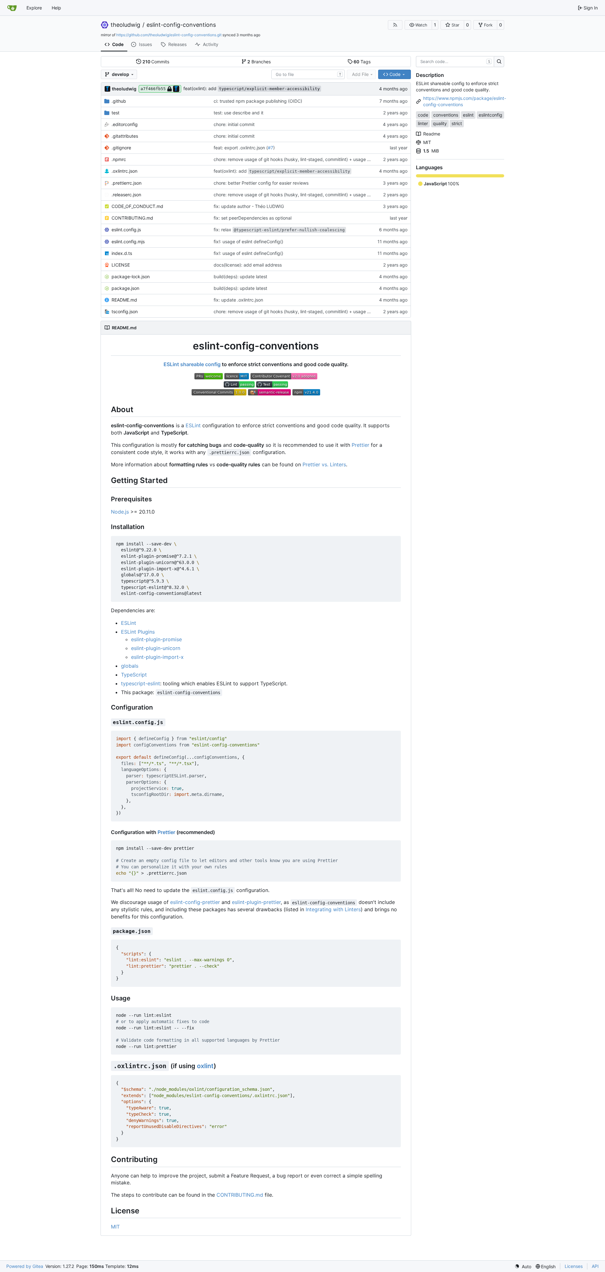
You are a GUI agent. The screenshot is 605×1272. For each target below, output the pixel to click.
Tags (362, 61)
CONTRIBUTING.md (132, 218)
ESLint (193, 425)
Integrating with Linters (333, 909)
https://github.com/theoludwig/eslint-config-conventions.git (169, 34)
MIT (115, 1226)
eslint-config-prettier (195, 902)
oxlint (205, 1066)
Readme (431, 133)
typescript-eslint (140, 683)
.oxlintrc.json (124, 171)
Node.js (120, 512)
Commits (156, 61)
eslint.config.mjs (128, 241)
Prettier (360, 445)
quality (440, 123)
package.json (125, 288)
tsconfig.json (125, 311)
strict (457, 123)
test (115, 112)
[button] (418, 25)
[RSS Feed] (395, 25)
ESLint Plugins (138, 632)
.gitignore (121, 147)
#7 (270, 147)
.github (119, 101)
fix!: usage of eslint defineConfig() (248, 241)
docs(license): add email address (248, 265)
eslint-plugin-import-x (157, 657)
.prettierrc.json (126, 183)
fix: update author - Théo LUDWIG (249, 206)
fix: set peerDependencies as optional (252, 218)
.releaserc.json (126, 194)
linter (423, 123)
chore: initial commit (234, 124)
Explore (34, 7)
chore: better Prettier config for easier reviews (261, 183)
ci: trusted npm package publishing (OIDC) (258, 101)
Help (56, 7)
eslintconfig (490, 115)
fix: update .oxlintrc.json (238, 299)
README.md (124, 299)
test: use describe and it (238, 112)
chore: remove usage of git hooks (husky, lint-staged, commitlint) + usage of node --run (304, 159)
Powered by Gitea (24, 1266)
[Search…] (499, 61)
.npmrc (119, 159)
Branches (259, 61)
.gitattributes (125, 136)
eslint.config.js (126, 229)
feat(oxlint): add (251, 88)
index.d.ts (122, 253)
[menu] (523, 1266)
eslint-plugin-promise (156, 639)
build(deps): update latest (240, 276)
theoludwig (125, 25)
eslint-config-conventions (181, 25)
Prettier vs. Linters (324, 464)
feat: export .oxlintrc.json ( (241, 147)
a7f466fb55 (153, 88)
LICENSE (121, 265)
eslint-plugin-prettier (256, 902)
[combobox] (308, 74)
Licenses (574, 1266)
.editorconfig (125, 124)
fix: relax (279, 229)
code (423, 115)
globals (129, 666)
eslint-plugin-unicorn (155, 648)
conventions (445, 115)
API (595, 1266)
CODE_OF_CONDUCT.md (137, 206)
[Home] (12, 8)
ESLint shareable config (192, 364)
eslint (468, 115)
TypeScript (134, 674)
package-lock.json (131, 276)
